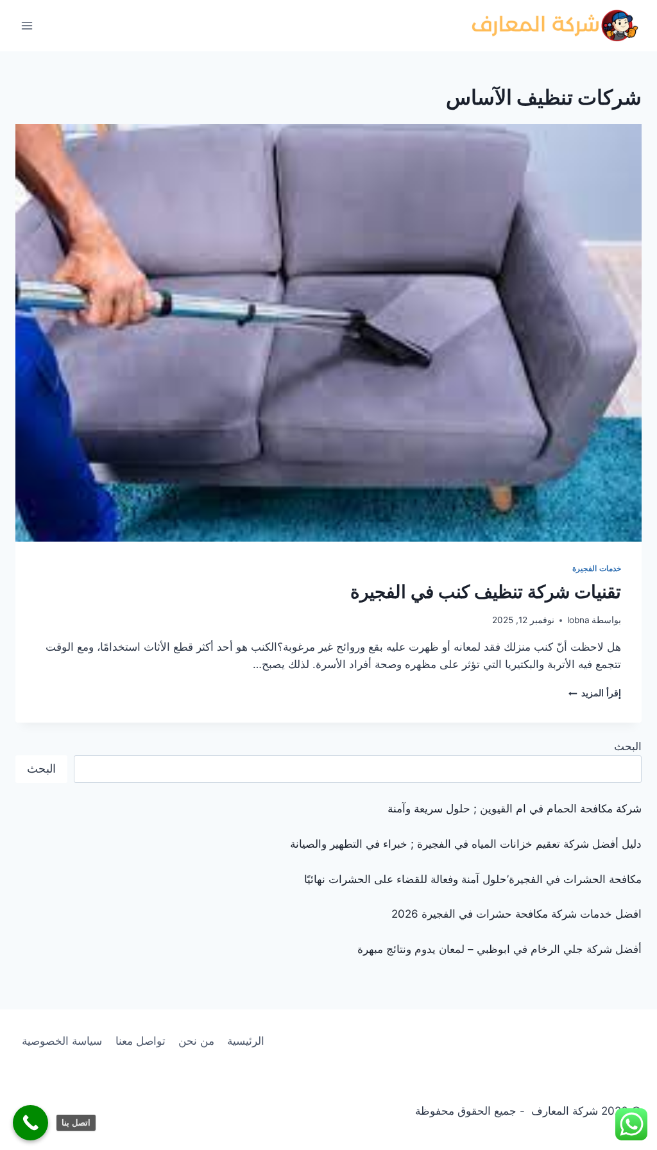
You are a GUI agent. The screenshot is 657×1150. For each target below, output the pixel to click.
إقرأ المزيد (594, 693)
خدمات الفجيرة (596, 568)
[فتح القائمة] (27, 25)
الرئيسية (245, 1040)
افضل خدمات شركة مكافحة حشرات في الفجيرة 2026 (516, 913)
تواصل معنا (140, 1040)
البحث (628, 746)
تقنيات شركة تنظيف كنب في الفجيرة (485, 592)
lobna (578, 620)
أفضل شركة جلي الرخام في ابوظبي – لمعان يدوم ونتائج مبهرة (499, 949)
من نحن (196, 1040)
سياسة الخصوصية (62, 1040)
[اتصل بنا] (30, 1122)
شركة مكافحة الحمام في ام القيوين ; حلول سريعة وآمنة (515, 808)
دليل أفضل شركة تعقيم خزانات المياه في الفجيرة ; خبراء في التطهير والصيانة (466, 843)
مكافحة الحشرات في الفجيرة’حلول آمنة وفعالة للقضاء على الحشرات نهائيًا (473, 879)
